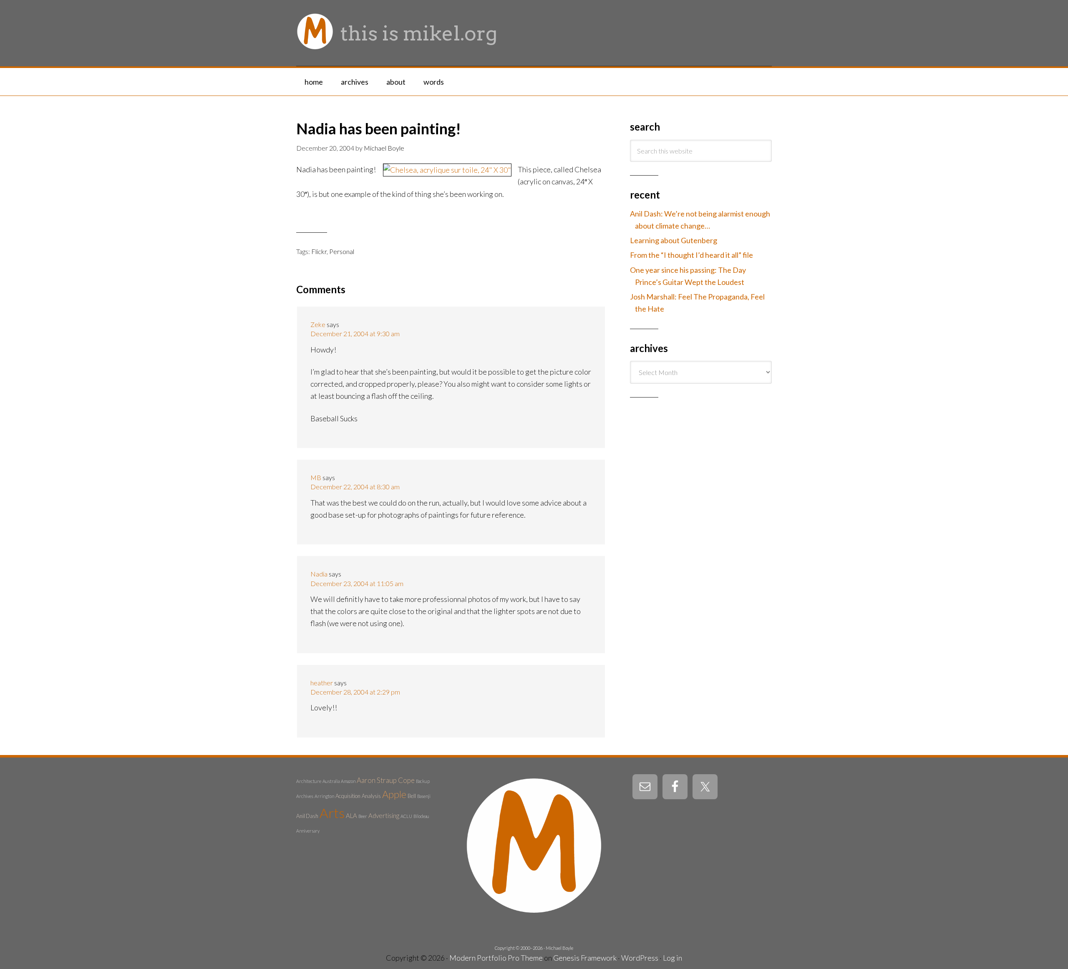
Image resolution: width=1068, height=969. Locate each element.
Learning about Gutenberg (673, 240)
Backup (423, 781)
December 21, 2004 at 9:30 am (355, 333)
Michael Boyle (559, 948)
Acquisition (347, 796)
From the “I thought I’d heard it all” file (691, 254)
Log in (672, 957)
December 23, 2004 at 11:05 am (356, 583)
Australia (331, 781)
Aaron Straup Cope (386, 780)
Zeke (317, 324)
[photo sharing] (447, 169)
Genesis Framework (585, 957)
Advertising (383, 815)
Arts (332, 813)
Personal (341, 251)
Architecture (308, 781)
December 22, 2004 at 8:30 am (355, 487)
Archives (304, 796)
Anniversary (308, 830)
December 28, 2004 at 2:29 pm (355, 692)
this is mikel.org (418, 33)
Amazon (348, 781)
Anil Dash (307, 816)
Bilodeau (421, 816)
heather (321, 683)
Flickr (319, 251)
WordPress (639, 957)
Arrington (324, 796)
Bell (412, 796)
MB (315, 477)
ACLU (406, 816)
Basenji (424, 796)
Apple (394, 794)
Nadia (318, 574)
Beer (362, 816)
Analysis (371, 796)
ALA (351, 815)
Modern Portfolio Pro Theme (496, 957)
